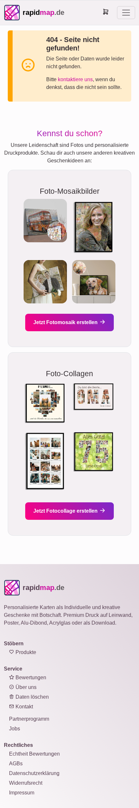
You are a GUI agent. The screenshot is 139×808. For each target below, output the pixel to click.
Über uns (25, 687)
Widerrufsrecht (25, 783)
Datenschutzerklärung (34, 773)
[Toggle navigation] (126, 12)
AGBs (16, 763)
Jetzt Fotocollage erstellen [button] (66, 511)
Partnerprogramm (29, 719)
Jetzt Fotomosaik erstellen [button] (66, 322)
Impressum (21, 792)
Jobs (14, 728)
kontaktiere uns (75, 79)
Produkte (25, 652)
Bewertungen (30, 677)
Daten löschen (31, 697)
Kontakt (23, 706)
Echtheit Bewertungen (34, 754)
